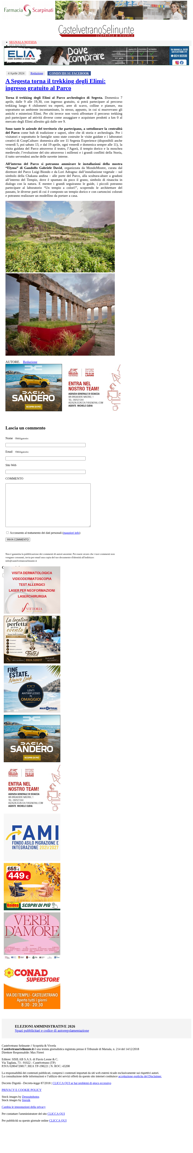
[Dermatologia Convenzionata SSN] (32, 612)
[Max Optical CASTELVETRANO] (32, 711)
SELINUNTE (17, 45)
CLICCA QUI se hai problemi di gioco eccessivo (82, 1083)
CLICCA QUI (56, 1113)
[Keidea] (32, 909)
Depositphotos (30, 1096)
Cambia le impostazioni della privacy (24, 1107)
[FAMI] (32, 859)
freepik (26, 1100)
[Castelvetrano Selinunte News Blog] (97, 36)
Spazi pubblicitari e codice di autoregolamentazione (52, 1030)
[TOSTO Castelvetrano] (32, 662)
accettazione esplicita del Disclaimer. (140, 1076)
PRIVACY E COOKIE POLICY (22, 1090)
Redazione (37, 73)
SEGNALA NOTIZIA (23, 42)
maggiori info (71, 532)
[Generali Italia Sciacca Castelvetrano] (92, 410)
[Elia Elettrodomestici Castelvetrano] (96, 64)
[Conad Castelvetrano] (32, 1008)
